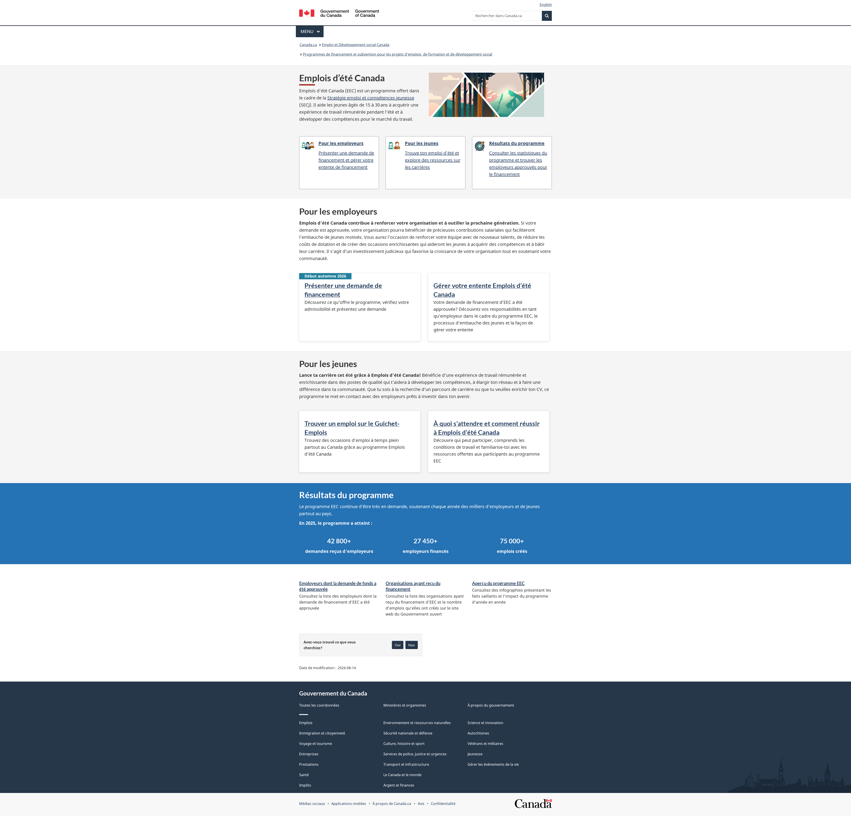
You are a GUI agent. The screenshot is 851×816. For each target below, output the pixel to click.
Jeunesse (475, 754)
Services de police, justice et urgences (415, 754)
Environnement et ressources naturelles (417, 722)
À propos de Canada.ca (392, 803)
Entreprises (308, 754)
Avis (421, 803)
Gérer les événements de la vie (493, 764)
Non (411, 645)
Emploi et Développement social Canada (355, 44)
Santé (304, 774)
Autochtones (478, 733)
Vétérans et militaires (485, 743)
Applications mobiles (348, 803)
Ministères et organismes (404, 705)
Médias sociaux (312, 803)
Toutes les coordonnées (319, 705)
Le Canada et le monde (402, 774)
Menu (312, 31)
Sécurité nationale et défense (407, 733)
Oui (397, 645)
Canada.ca (308, 44)
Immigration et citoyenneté (322, 733)
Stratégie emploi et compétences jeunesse (370, 98)
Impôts (305, 785)
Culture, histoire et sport (404, 743)
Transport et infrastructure (406, 764)
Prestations (308, 764)
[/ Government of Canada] (339, 14)
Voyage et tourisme (315, 743)
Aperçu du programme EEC (498, 583)
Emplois (305, 722)
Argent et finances (398, 785)
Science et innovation (485, 722)
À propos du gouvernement (491, 705)
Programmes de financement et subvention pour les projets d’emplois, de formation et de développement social (397, 54)
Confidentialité (443, 803)
